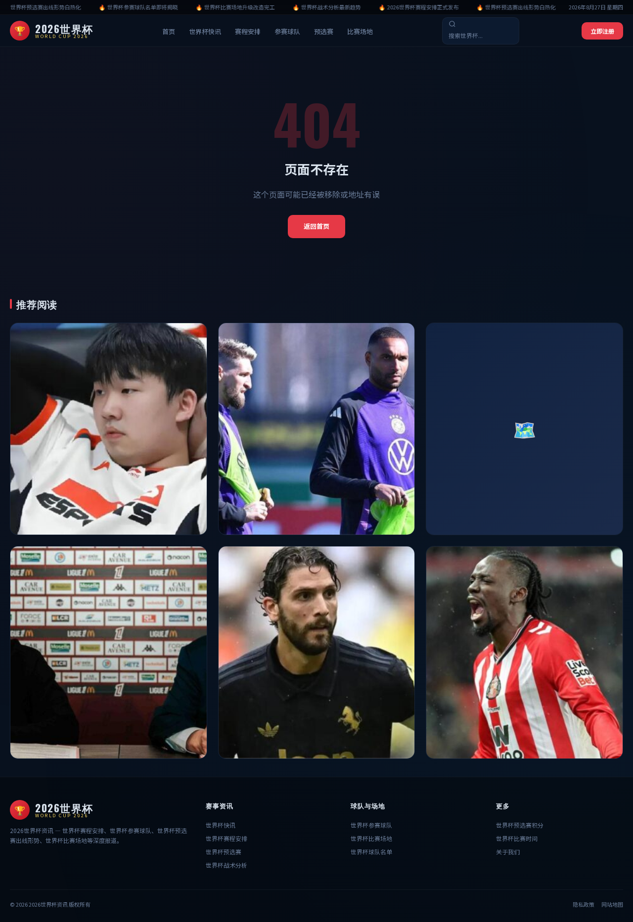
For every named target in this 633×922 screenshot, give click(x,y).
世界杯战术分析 (226, 865)
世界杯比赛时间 (517, 838)
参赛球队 (287, 31)
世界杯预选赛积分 (519, 825)
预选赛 (323, 31)
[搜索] (452, 24)
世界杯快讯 (205, 31)
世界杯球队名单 (371, 851)
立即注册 (602, 31)
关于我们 (508, 851)
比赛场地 (360, 31)
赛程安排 (248, 31)
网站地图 (612, 904)
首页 (168, 31)
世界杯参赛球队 (371, 825)
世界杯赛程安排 (226, 838)
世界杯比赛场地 (371, 838)
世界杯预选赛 (223, 851)
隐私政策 (583, 904)
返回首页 (316, 226)
